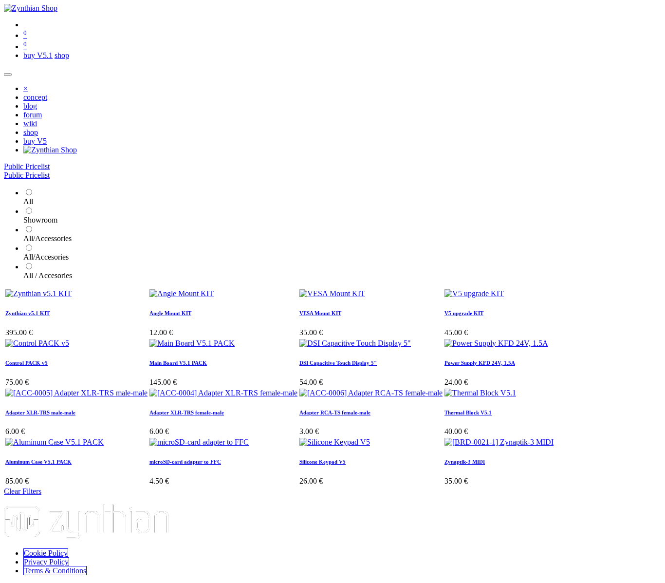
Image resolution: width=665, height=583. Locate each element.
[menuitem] (35, 97)
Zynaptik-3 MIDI (464, 462)
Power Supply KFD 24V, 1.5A (479, 363)
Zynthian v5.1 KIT (27, 313)
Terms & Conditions (55, 570)
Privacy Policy (46, 562)
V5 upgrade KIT (463, 313)
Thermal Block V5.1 (468, 412)
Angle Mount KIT (170, 313)
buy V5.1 (38, 55)
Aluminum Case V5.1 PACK (38, 462)
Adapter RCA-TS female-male (334, 412)
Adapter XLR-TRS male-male (40, 412)
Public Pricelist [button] (27, 166)
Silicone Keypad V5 (322, 462)
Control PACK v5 (26, 363)
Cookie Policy (46, 553)
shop (62, 55)
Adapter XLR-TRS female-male (186, 412)
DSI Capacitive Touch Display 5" (338, 363)
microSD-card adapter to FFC (185, 462)
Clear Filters (22, 491)
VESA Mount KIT (320, 313)
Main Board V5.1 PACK (178, 363)
